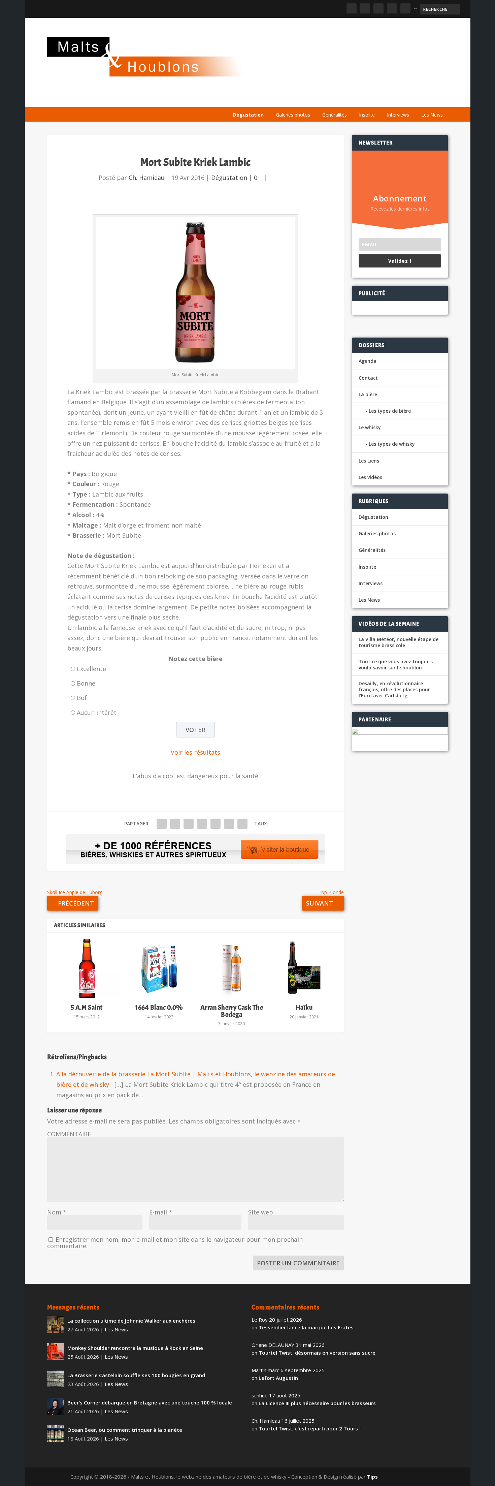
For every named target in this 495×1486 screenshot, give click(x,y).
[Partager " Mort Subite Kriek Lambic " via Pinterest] (202, 823)
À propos (243, 98)
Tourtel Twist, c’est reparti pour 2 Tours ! (310, 1428)
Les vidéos (384, 98)
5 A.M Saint (87, 1007)
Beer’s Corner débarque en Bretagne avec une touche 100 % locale (149, 1402)
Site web (260, 1212)
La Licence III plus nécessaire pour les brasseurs (317, 1403)
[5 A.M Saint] (87, 968)
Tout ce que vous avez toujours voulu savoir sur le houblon (396, 665)
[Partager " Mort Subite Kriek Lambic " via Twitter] (175, 823)
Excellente (91, 669)
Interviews (398, 115)
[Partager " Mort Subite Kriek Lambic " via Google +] (188, 823)
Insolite (367, 115)
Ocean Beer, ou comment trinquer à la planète (124, 1429)
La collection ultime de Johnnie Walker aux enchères (131, 1320)
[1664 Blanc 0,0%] (159, 968)
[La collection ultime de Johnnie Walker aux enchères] (55, 1324)
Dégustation (248, 115)
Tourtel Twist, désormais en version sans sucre (317, 1352)
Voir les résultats (195, 752)
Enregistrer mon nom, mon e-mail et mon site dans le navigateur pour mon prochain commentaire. (175, 1242)
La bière (275, 98)
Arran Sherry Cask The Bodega (231, 1010)
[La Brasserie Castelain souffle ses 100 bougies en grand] (55, 1378)
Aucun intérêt (97, 712)
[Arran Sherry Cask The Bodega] (231, 968)
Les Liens (418, 98)
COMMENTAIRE (69, 1134)
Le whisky (313, 98)
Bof (82, 698)
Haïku (304, 1007)
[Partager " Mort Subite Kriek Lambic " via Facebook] (161, 823)
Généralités (334, 115)
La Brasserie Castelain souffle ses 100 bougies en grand (136, 1375)
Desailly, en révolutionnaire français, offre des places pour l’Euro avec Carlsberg (394, 690)
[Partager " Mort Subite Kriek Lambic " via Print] (242, 823)
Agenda (351, 98)
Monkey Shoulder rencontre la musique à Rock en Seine (135, 1348)
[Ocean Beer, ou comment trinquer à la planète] (55, 1433)
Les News (432, 115)
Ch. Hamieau (147, 177)
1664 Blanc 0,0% (159, 1007)
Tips (372, 1476)
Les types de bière (390, 411)
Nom (56, 1212)
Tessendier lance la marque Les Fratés (306, 1327)
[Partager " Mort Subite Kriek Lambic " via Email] (229, 823)
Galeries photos (293, 115)
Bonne (86, 683)
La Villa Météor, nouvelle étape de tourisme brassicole (398, 642)
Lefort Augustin (278, 1377)
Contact (368, 378)
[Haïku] (304, 968)
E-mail (160, 1212)
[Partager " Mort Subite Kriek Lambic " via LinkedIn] (215, 823)
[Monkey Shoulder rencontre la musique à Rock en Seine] (55, 1351)
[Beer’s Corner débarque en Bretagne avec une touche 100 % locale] (55, 1406)
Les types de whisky (392, 444)
